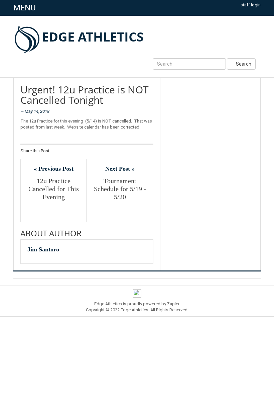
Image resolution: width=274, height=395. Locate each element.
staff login (251, 4)
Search (243, 64)
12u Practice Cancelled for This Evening (53, 189)
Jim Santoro (43, 249)
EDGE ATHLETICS (93, 36)
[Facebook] (57, 151)
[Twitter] (66, 151)
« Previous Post (54, 169)
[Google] (75, 151)
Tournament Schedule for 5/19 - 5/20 (120, 189)
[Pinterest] (83, 151)
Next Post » (120, 169)
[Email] (92, 151)
